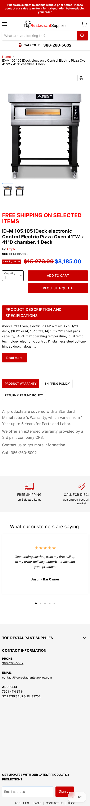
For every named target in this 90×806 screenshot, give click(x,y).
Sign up (65, 791)
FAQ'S (37, 803)
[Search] (82, 35)
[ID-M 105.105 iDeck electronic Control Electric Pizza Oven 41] (7, 190)
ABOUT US (22, 803)
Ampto (11, 249)
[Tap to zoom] (81, 78)
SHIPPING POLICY (57, 383)
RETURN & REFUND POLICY (24, 395)
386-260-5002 (12, 663)
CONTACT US (54, 803)
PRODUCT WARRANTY (21, 383)
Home (6, 56)
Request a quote (58, 288)
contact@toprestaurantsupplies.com (27, 677)
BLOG (71, 803)
